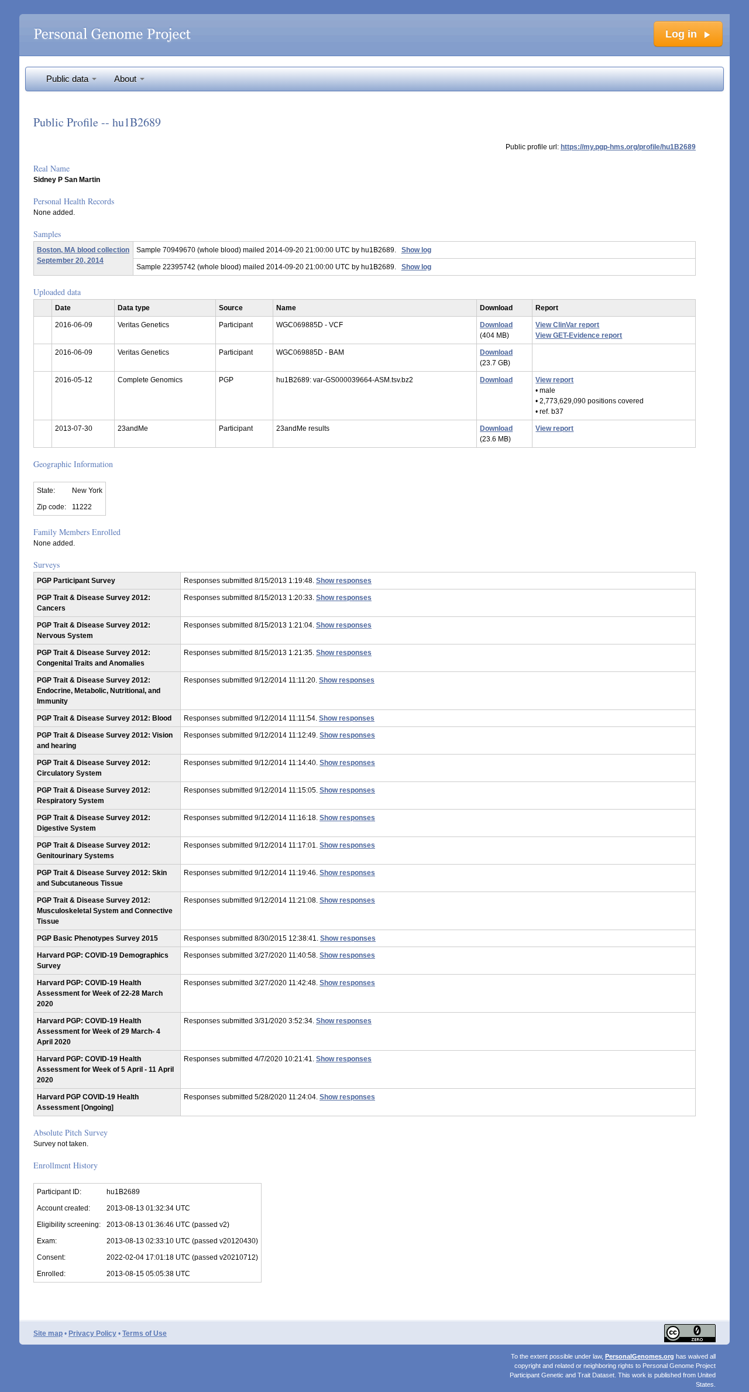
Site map (48, 1333)
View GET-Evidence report (578, 335)
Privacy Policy (92, 1333)
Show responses (344, 581)
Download (496, 325)
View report (554, 380)
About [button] (126, 79)
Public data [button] (68, 79)
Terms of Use (144, 1333)
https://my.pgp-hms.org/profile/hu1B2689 (628, 147)
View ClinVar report (567, 325)
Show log (416, 250)
